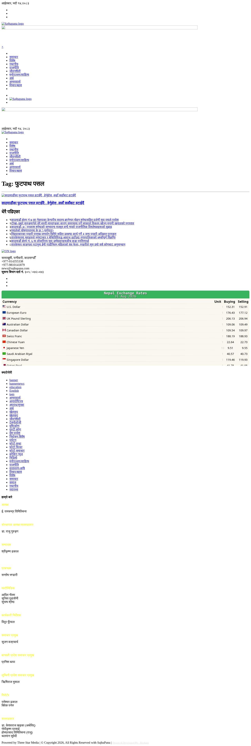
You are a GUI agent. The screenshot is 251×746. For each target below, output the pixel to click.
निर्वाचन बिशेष (17, 436)
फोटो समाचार (17, 450)
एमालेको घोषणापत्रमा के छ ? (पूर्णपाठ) (32, 230)
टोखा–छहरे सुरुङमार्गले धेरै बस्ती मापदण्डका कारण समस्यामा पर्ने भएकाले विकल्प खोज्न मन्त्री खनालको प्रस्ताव (72, 223)
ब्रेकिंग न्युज (16, 454)
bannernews (16, 383)
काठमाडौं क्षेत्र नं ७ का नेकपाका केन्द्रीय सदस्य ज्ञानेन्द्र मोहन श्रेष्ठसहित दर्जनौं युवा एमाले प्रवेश (65, 219)
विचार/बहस (15, 85)
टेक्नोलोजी (15, 422)
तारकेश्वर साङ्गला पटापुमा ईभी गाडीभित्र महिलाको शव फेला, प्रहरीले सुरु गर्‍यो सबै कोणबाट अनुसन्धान (68, 244)
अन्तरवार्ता (15, 81)
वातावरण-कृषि (17, 468)
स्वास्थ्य (13, 489)
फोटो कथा (15, 443)
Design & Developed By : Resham (130, 742)
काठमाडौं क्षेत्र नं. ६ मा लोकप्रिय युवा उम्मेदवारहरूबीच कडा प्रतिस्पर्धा (50, 241)
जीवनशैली (15, 71)
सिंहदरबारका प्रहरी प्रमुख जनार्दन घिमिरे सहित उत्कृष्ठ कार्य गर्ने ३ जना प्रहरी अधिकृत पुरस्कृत (63, 234)
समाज (12, 482)
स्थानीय (13, 64)
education (15, 387)
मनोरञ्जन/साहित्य (19, 74)
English (14, 390)
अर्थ (11, 78)
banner (13, 380)
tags (11, 394)
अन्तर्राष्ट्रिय (16, 401)
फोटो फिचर (15, 447)
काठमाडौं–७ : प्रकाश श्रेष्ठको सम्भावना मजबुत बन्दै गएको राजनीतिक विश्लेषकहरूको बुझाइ (61, 226)
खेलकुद (13, 411)
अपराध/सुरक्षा (16, 404)
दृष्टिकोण (14, 426)
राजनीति (14, 67)
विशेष (12, 60)
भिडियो (13, 457)
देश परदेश (14, 433)
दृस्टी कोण (15, 429)
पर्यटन (12, 440)
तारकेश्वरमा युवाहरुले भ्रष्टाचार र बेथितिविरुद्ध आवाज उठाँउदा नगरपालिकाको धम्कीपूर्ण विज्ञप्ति (63, 237)
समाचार (13, 57)
